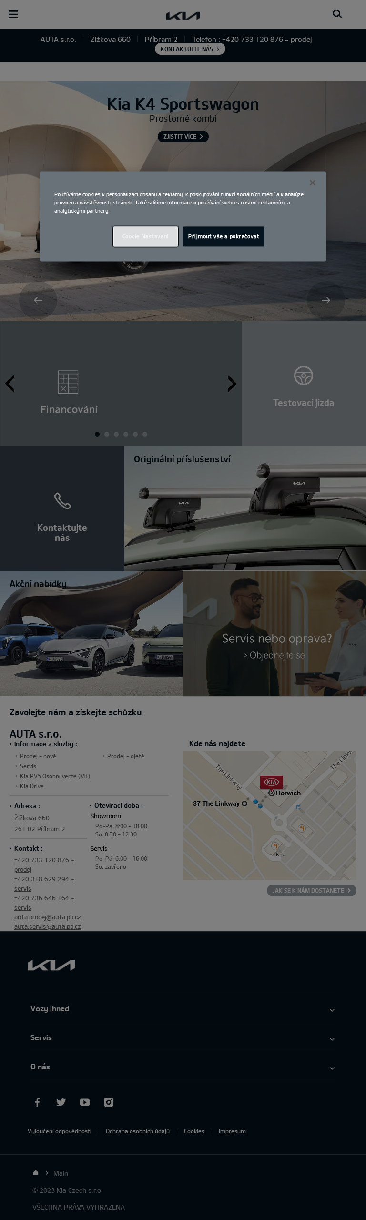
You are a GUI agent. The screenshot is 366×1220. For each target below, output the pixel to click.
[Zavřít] (312, 182)
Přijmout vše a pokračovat (223, 237)
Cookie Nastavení (145, 237)
